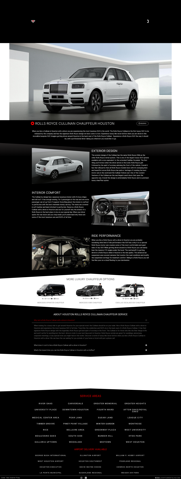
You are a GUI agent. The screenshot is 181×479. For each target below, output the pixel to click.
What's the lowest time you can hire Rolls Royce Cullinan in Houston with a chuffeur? (64, 350)
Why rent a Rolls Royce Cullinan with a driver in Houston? (54, 320)
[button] (143, 123)
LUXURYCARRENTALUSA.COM (170, 478)
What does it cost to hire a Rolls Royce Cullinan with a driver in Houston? (60, 345)
